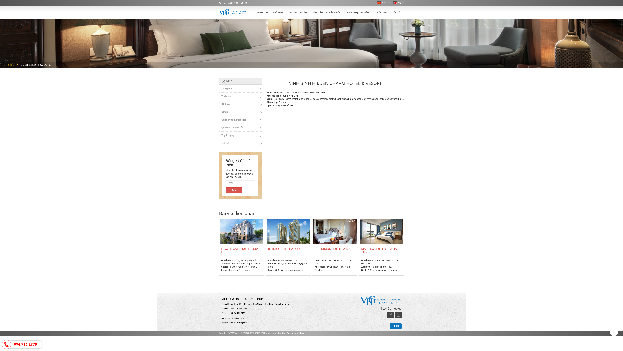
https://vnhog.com (239, 322)
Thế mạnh (278, 12)
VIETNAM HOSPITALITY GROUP (242, 299)
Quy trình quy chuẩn (356, 12)
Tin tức (395, 326)
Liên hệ (396, 12)
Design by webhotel (296, 333)
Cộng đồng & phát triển (326, 12)
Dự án (303, 12)
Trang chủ (263, 12)
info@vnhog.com (236, 318)
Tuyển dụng (381, 12)
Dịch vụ (292, 12)
